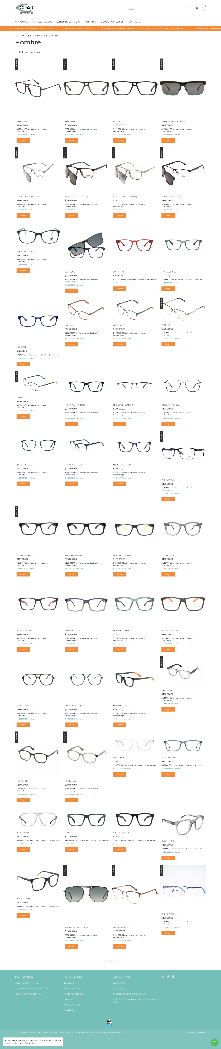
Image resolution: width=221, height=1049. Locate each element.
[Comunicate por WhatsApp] (214, 1042)
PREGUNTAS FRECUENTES (26, 983)
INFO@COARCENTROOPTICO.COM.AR (129, 994)
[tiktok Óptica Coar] (173, 976)
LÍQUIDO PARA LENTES (112, 21)
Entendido (29, 1043)
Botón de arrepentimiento (112, 1032)
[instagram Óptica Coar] (163, 976)
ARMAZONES (21, 21)
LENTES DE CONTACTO (68, 21)
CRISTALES (90, 21)
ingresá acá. (97, 1032)
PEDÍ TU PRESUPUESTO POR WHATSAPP (92, 28)
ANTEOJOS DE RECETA (43, 36)
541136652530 (119, 983)
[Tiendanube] (196, 1032)
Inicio (17, 36)
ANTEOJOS (26, 36)
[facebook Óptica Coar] (168, 976)
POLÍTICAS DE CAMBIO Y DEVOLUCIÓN (31, 988)
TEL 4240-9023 (119, 988)
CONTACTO (134, 21)
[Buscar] (188, 9)
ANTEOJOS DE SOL (42, 21)
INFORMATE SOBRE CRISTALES (28, 994)
